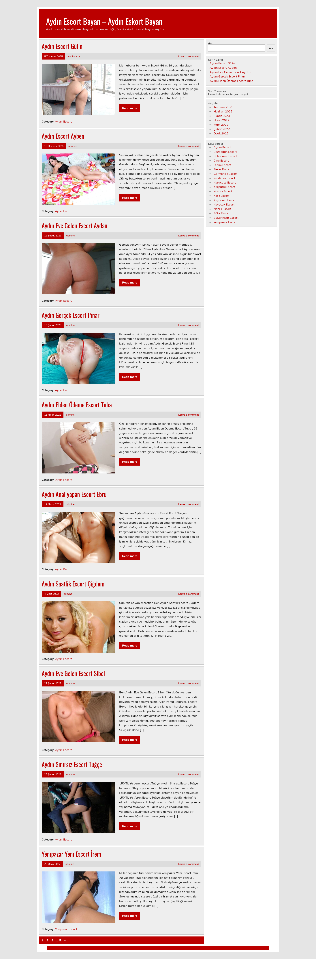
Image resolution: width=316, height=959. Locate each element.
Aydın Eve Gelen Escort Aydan (74, 225)
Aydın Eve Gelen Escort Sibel (73, 673)
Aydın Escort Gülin (62, 46)
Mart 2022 (221, 124)
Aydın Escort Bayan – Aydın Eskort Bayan (104, 21)
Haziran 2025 (223, 111)
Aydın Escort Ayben (63, 135)
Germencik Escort (225, 173)
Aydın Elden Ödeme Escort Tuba (77, 404)
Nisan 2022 (222, 120)
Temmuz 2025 (223, 107)
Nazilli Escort (222, 209)
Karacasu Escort (225, 182)
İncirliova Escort (224, 178)
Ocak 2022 (221, 133)
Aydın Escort (63, 121)
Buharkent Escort (225, 156)
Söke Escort (222, 213)
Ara (210, 43)
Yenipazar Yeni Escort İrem (71, 853)
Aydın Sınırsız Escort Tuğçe (72, 764)
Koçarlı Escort (223, 191)
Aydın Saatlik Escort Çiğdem (73, 583)
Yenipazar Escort (66, 929)
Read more (129, 108)
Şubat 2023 (222, 116)
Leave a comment (188, 56)
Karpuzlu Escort (224, 187)
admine (72, 145)
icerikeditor (74, 56)
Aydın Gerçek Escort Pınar (70, 315)
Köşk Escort (221, 195)
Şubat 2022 (222, 129)
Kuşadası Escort (225, 200)
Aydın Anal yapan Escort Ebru (74, 494)
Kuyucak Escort (224, 204)
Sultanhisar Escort (226, 217)
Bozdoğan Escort (225, 151)
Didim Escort (222, 165)
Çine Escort (221, 160)
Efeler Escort (222, 169)
